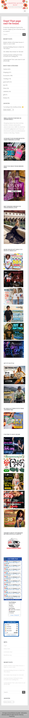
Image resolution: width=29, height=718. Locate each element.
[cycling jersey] (14, 394)
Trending (5, 78)
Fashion (5, 69)
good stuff (6, 82)
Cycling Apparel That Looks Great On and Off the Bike (14, 60)
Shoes (5, 88)
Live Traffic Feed (13, 559)
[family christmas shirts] (14, 463)
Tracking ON (17, 599)
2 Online (11, 615)
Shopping (5, 72)
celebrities (6, 91)
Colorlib (25, 714)
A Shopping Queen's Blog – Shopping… (12, 585)
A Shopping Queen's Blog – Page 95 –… (12, 574)
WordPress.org (7, 655)
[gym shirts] (14, 375)
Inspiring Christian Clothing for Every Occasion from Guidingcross (12, 55)
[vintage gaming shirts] (13, 278)
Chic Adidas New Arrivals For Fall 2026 (13, 51)
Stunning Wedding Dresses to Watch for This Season (13, 47)
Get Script (8, 599)
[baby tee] (14, 151)
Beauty (5, 98)
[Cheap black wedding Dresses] (14, 227)
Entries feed (7, 648)
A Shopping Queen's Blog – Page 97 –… (12, 562)
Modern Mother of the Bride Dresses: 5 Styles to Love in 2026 (13, 43)
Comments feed (8, 652)
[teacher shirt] (13, 261)
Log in (5, 645)
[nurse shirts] (13, 296)
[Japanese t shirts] (13, 420)
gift (4, 94)
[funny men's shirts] (14, 499)
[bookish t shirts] (14, 481)
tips (4, 85)
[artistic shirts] (14, 349)
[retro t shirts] (14, 518)
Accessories (6, 75)
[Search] (24, 34)
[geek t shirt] (14, 331)
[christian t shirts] (13, 313)
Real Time (12, 599)
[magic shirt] (14, 445)
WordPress (17, 716)
